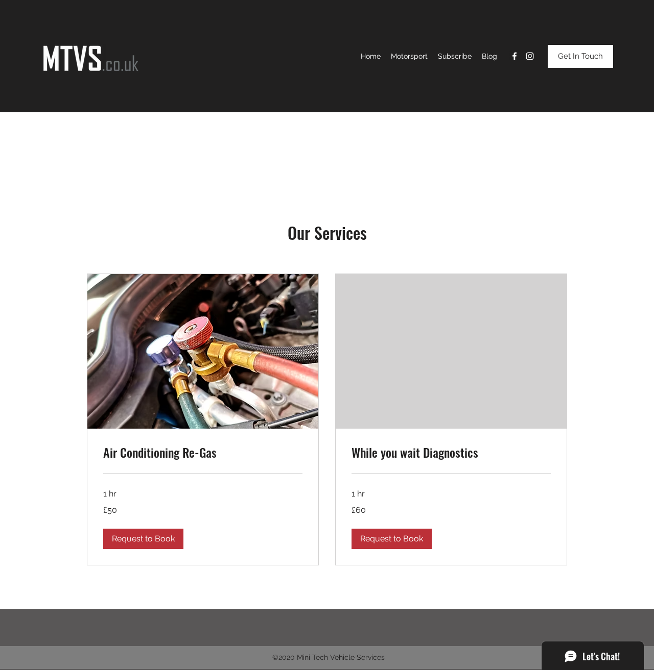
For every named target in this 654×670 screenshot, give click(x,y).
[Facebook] (514, 56)
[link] (202, 452)
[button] (143, 539)
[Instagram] (530, 56)
